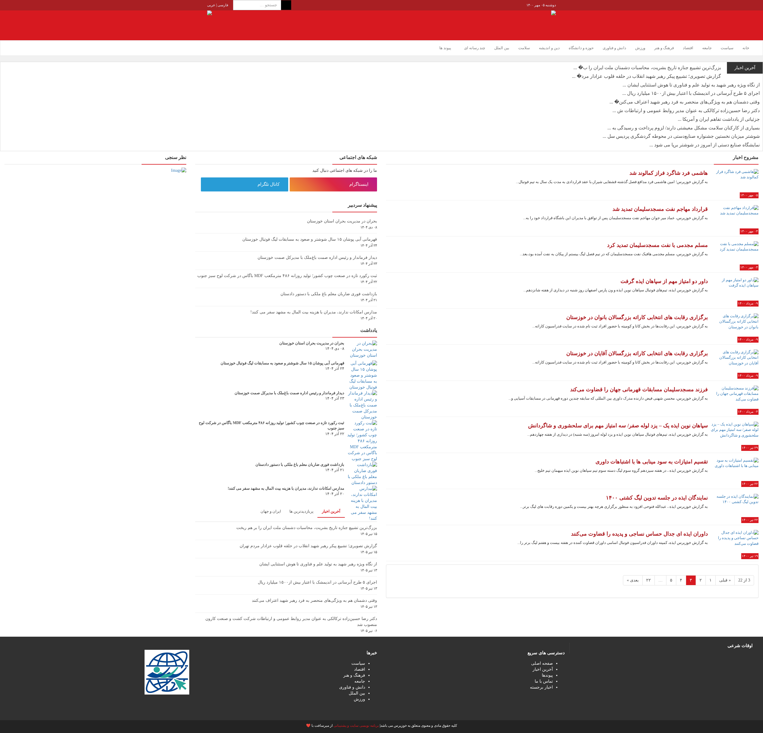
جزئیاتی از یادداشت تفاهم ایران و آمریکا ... (719, 119)
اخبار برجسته (541, 687)
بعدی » (633, 580)
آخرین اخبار (331, 511)
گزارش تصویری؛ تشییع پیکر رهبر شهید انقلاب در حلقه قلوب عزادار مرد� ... (646, 76)
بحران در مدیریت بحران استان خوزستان (342, 221)
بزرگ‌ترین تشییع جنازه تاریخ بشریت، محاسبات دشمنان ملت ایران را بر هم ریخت (306, 527)
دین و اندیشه (549, 48)
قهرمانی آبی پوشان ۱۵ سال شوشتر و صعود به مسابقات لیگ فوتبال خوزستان (309, 239)
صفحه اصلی (542, 663)
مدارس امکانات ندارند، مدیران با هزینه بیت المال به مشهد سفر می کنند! (313, 312)
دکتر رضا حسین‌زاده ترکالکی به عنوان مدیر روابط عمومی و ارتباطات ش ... (686, 110)
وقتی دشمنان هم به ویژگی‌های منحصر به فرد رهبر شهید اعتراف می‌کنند (314, 600)
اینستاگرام (359, 184)
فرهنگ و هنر (664, 48)
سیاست (727, 48)
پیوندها (547, 675)
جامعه (707, 48)
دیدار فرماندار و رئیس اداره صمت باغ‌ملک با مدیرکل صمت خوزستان (317, 257)
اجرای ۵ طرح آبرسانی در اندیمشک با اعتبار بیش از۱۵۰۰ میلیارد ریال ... (691, 93)
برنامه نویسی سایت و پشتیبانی (356, 725)
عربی (211, 5)
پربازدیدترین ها (301, 511)
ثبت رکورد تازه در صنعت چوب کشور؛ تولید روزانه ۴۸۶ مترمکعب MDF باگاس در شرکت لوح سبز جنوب (287, 275)
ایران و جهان (270, 511)
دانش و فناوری (614, 48)
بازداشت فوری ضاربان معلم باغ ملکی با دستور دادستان (328, 294)
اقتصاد (688, 48)
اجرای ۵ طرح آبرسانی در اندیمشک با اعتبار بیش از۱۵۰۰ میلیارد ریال (317, 582)
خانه (745, 48)
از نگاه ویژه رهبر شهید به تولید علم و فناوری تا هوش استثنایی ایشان (318, 564)
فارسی (222, 5)
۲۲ (648, 580)
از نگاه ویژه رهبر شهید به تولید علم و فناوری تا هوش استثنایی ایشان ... (691, 84)
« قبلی (725, 580)
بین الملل (501, 48)
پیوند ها (445, 48)
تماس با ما (544, 681)
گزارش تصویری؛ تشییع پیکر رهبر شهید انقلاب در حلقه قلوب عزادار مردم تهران (308, 546)
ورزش (640, 48)
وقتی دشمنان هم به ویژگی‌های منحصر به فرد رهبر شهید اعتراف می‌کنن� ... (685, 101)
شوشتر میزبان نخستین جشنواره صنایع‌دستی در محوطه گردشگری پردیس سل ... (681, 136)
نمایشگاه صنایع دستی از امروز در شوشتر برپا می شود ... (704, 144)
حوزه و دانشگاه (581, 48)
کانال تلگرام (269, 184)
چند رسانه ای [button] (474, 48)
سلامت (524, 48)
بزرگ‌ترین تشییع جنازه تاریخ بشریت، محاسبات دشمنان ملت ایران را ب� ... (647, 67)
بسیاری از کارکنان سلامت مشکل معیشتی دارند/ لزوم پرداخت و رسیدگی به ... (683, 127)
